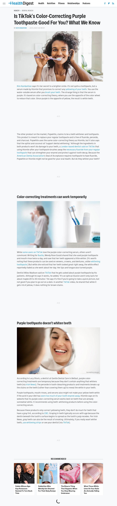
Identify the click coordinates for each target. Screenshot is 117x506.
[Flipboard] (109, 4)
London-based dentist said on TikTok (78, 146)
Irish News (31, 384)
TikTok (47, 272)
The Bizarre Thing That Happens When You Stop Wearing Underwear (69, 489)
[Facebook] (105, 4)
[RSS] (113, 4)
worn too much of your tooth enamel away (60, 395)
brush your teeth (52, 92)
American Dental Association (30, 155)
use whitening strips (32, 422)
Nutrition (51, 3)
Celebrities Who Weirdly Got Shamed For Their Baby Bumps (47, 488)
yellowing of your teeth (76, 89)
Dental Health (27, 11)
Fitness (61, 3)
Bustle (41, 255)
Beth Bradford (21, 28)
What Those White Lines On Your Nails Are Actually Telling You (91, 489)
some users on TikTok (33, 252)
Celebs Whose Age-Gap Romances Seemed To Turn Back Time (23, 489)
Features (86, 3)
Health (41, 3)
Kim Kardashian (24, 86)
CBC (46, 413)
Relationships (74, 3)
